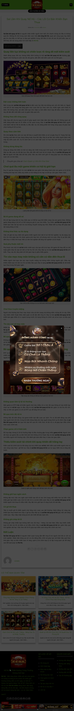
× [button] (61, 328)
